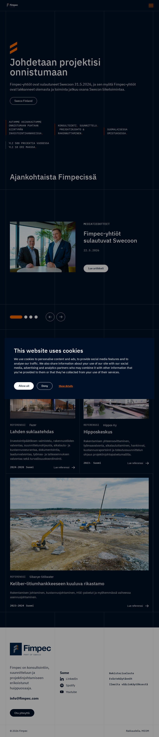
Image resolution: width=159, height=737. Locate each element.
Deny (44, 386)
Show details (66, 385)
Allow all (24, 386)
